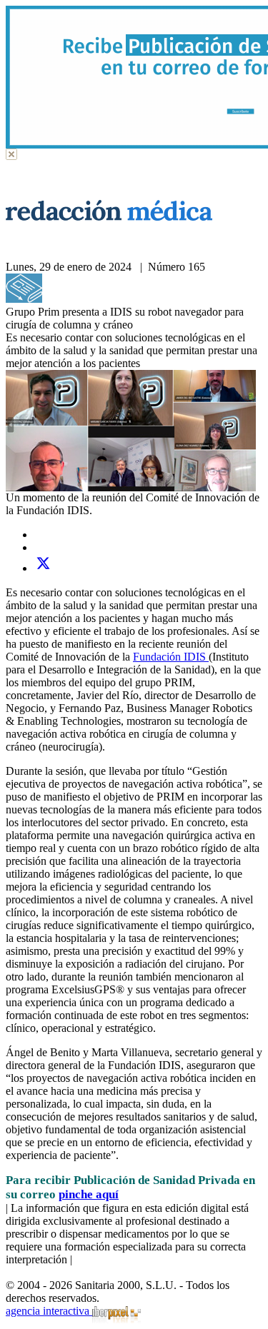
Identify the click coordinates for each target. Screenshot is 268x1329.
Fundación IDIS (171, 657)
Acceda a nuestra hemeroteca (109, 299)
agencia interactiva (49, 1311)
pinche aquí (89, 1194)
